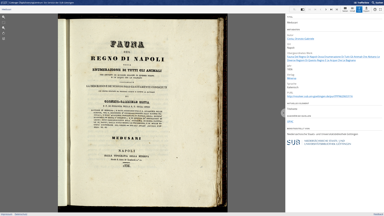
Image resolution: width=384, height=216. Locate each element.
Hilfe (375, 9)
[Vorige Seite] (320, 9)
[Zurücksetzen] (3, 22)
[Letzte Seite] (336, 9)
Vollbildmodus (380, 9)
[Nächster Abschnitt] (331, 9)
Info (359, 11)
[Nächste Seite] (326, 9)
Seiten (345, 11)
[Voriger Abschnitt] (315, 9)
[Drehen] (3, 33)
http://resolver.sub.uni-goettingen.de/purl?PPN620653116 (320, 96)
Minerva (291, 78)
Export (366, 11)
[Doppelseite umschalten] (302, 9)
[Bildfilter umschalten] (3, 38)
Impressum (6, 214)
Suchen (377, 2)
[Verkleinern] (3, 28)
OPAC (290, 121)
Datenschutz (21, 214)
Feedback (378, 214)
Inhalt (352, 11)
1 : (294, 9)
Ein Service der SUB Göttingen (59, 2)
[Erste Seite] (309, 9)
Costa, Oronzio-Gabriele (300, 38)
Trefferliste (361, 2)
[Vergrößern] (3, 17)
